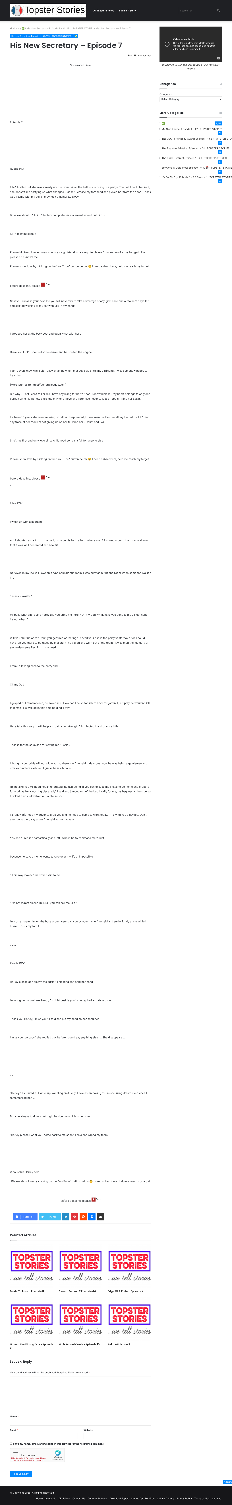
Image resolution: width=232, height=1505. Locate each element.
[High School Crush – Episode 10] (80, 1319)
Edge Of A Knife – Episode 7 (125, 1291)
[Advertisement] (80, 93)
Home (16, 28)
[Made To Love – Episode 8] (31, 1266)
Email (14, 1430)
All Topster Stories (103, 10)
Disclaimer (64, 1498)
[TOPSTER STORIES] (48, 10)
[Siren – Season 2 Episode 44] (80, 1266)
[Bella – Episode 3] (129, 1319)
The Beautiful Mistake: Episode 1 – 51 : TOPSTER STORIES (195, 148)
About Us (50, 1498)
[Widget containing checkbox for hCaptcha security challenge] (37, 1455)
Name (14, 1416)
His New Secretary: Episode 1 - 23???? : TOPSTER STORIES (60, 28)
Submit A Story (127, 10)
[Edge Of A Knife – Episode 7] (129, 1266)
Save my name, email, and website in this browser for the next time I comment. (58, 1443)
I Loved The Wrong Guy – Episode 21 (31, 1346)
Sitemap (216, 1498)
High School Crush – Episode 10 (79, 1344)
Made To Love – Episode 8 (27, 1291)
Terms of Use (202, 1498)
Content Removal (97, 1498)
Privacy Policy (184, 1498)
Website (88, 1430)
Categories (166, 94)
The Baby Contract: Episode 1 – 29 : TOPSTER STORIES (194, 158)
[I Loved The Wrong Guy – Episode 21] (31, 1319)
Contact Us (78, 1498)
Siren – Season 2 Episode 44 (77, 1291)
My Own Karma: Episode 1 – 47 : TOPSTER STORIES (192, 129)
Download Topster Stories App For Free (132, 1498)
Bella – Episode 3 (119, 1344)
